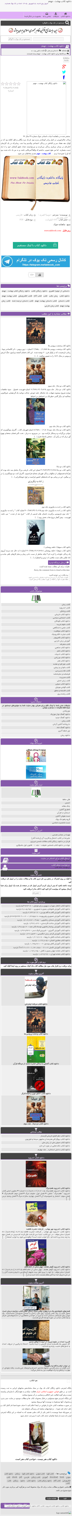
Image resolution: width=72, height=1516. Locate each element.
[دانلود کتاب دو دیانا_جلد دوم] (35, 424)
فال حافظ (66, 800)
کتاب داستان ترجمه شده (22, 301)
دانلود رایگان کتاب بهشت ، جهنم (16, 291)
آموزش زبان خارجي (62, 641)
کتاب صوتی (40, 1474)
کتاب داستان (63, 301)
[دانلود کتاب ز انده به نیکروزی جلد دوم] (35, 505)
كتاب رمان (66, 605)
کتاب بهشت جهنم (9, 296)
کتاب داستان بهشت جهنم (46, 301)
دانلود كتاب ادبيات (62, 654)
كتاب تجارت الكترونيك (61, 634)
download (54, 1477)
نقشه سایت (51, 1498)
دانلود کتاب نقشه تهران (60, 954)
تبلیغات (56, 16)
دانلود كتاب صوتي (62, 684)
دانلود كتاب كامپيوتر (62, 638)
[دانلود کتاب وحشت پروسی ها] (35, 343)
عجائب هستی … (56, 835)
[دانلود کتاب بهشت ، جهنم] (65, 67)
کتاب (9, 1481)
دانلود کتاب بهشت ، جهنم (53, 46)
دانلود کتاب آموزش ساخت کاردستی (55, 923)
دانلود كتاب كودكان (62, 621)
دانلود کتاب (65, 16)
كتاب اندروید (64, 608)
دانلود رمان (65, 735)
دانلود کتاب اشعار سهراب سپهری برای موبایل (51, 906)
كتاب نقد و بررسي (62, 671)
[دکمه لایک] (39, 274)
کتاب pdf (38, 296)
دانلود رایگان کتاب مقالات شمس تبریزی (46, 841)
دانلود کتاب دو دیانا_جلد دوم (59, 426)
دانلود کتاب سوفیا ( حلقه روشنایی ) (57, 547)
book (62, 1477)
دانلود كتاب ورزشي (62, 658)
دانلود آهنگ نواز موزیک (60, 714)
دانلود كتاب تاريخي (62, 614)
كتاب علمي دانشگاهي (61, 628)
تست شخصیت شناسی (61, 823)
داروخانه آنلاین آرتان (61, 724)
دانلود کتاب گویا (28, 1474)
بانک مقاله (66, 806)
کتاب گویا (50, 1474)
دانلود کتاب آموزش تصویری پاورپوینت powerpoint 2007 (40, 916)
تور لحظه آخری (64, 731)
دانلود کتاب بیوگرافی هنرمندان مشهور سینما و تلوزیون (47, 1139)
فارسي (26, 1477)
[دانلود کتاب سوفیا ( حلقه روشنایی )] (35, 545)
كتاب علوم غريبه (63, 624)
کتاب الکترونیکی (25, 296)
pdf (20, 1477)
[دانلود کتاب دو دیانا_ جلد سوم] (35, 384)
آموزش (45, 1477)
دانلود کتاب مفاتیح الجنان (60, 940)
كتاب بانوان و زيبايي (62, 667)
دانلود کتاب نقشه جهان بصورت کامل (55, 951)
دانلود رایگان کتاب (39, 291)
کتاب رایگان (35, 1477)
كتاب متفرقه (65, 644)
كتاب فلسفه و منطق (62, 691)
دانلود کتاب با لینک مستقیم (31, 245)
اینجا (37, 1405)
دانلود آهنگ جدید (62, 718)
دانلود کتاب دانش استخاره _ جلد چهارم (54, 1150)
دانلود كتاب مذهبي (62, 648)
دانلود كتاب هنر (63, 661)
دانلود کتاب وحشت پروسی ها (59, 346)
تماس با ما (47, 16)
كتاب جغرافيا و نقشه (61, 664)
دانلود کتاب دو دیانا (63, 466)
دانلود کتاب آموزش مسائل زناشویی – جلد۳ (52, 920)
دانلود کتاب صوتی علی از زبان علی (56, 1143)
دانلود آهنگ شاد (63, 728)
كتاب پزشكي (65, 611)
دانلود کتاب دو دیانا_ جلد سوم (59, 386)
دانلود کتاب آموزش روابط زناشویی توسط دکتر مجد (49, 927)
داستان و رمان (52, 51)
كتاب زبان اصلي (63, 681)
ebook (14, 1477)
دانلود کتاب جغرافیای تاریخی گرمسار (55, 1136)
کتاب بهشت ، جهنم (44, 153)
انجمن (67, 803)
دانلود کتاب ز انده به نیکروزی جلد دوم (56, 507)
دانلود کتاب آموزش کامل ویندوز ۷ (56, 944)
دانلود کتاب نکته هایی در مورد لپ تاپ (54, 1146)
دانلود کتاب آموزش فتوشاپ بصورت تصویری (52, 909)
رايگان (15, 1481)
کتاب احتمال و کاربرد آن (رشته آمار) (46, 838)
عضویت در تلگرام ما (32, 16)
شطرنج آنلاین (64, 809)
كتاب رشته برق (63, 694)
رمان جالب (53, 296)
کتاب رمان (66, 721)
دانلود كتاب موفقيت (62, 631)
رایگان (17, 1474)
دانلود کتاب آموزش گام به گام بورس (55, 912)
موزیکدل (66, 711)
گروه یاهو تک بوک (63, 819)
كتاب (45, 296)
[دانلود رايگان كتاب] (36, 602)
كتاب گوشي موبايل (62, 687)
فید (64, 1498)
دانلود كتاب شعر (63, 651)
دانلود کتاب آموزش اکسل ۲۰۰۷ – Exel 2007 (44, 948)
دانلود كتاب (52, 1459)
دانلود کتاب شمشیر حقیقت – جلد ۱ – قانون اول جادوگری (39, 845)
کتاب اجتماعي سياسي (61, 618)
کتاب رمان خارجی (52, 306)
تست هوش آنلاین (63, 816)
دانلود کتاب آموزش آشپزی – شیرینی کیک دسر (51, 930)
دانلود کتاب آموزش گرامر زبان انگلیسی (54, 934)
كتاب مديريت (64, 677)
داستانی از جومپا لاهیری (59, 291)
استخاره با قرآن (63, 813)
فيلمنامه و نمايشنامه (62, 674)
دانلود (22, 1481)
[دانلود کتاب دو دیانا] (35, 464)
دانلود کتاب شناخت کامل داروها (57, 937)
